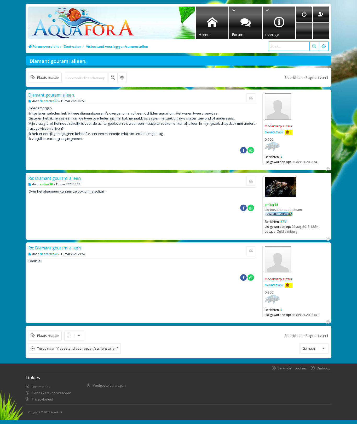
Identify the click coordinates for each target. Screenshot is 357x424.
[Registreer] (321, 14)
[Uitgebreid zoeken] (121, 78)
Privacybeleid (42, 399)
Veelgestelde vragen (109, 385)
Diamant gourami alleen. (58, 61)
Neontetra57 (274, 132)
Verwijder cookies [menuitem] (292, 368)
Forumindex (41, 386)
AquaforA (56, 412)
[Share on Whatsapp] (250, 150)
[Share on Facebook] (243, 150)
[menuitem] (304, 14)
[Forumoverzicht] (82, 24)
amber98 (271, 204)
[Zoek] (314, 46)
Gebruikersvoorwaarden (51, 393)
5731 (284, 221)
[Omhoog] (327, 168)
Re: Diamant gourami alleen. (55, 178)
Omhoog (323, 368)
